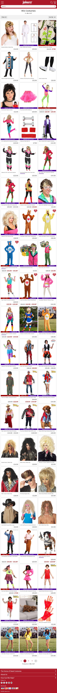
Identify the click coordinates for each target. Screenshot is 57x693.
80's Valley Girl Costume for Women (46, 172)
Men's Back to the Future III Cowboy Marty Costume (8, 431)
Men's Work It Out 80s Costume (8, 300)
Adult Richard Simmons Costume (46, 591)
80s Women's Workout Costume (45, 109)
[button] (55, 2)
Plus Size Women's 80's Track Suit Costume (27, 172)
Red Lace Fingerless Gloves (45, 622)
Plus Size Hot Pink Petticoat (26, 109)
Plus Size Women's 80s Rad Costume (9, 591)
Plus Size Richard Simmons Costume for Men (9, 622)
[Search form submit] (54, 6)
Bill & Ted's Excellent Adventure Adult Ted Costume (47, 366)
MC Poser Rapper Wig (24, 493)
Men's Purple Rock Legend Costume (46, 141)
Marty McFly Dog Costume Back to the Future (47, 431)
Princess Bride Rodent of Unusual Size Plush (28, 622)
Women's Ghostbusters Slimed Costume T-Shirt (45, 47)
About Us (4, 674)
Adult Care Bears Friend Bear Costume (47, 333)
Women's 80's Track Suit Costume (8, 172)
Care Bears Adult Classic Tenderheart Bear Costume (28, 236)
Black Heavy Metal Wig (25, 462)
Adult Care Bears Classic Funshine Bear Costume (47, 236)
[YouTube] (11, 683)
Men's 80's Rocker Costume (26, 366)
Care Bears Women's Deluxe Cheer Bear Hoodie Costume (46, 300)
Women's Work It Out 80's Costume (8, 333)
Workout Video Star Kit (25, 141)
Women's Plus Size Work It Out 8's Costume (8, 366)
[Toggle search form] (51, 2)
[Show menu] (2, 2)
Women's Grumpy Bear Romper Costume (45, 653)
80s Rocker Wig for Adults (7, 109)
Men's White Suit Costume (25, 47)
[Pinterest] (9, 683)
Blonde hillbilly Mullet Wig (7, 47)
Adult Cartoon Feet (43, 78)
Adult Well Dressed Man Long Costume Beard (7, 525)
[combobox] (27, 6)
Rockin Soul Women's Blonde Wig (46, 493)
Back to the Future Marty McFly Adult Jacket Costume (28, 397)
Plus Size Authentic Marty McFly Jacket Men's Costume (28, 431)
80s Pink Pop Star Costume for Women (28, 591)
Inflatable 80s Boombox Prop (26, 267)
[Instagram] (6, 683)
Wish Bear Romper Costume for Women (8, 653)
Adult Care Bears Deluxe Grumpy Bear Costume (9, 267)
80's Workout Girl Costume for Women (9, 141)
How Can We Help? (7, 678)
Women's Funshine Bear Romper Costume (27, 653)
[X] (4, 683)
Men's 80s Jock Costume (44, 267)
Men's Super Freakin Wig (6, 493)
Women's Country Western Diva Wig (46, 462)
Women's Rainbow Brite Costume (27, 333)
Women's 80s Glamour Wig (7, 236)
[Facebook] (2, 683)
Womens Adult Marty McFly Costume (47, 397)
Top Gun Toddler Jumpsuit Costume (8, 397)
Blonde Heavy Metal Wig (6, 462)
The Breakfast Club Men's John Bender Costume (9, 556)
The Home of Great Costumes (11, 671)
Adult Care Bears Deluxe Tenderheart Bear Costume (28, 300)
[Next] (35, 660)
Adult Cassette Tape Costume (7, 78)
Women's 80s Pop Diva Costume (27, 78)
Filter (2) (4, 17)
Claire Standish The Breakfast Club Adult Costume (27, 556)
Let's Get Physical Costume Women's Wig (28, 525)
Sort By (51, 17)
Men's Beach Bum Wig (43, 525)
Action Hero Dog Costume (44, 556)
